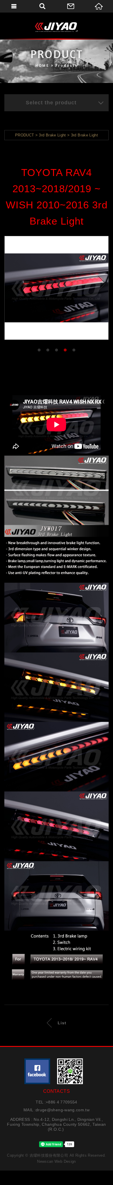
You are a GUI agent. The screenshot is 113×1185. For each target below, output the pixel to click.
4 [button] (65, 350)
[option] (56, 288)
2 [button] (48, 350)
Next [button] (102, 283)
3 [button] (57, 350)
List (62, 1023)
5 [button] (74, 350)
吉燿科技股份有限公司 (56, 26)
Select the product (51, 102)
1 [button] (39, 350)
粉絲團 (37, 1071)
